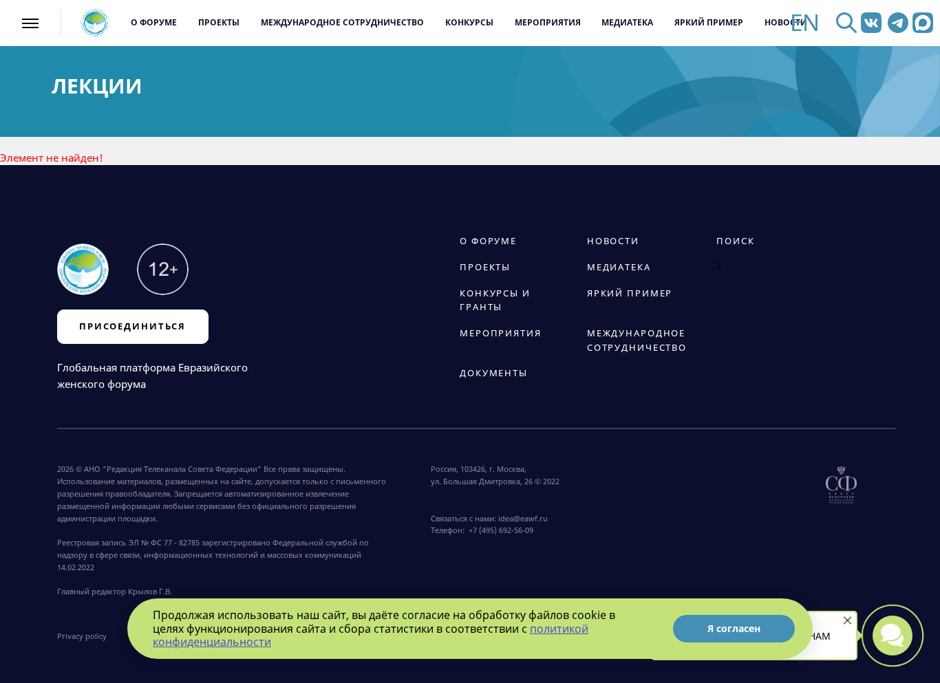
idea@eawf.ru (523, 518)
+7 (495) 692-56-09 (498, 530)
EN (805, 23)
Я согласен (733, 628)
